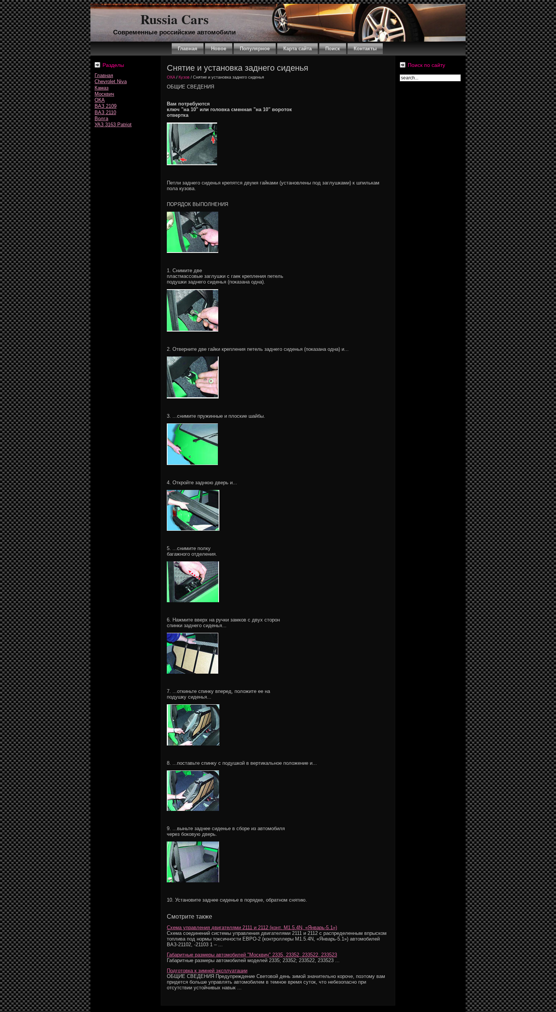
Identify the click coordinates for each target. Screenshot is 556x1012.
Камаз (102, 88)
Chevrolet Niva (111, 81)
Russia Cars (174, 19)
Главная (104, 75)
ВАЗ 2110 (105, 112)
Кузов (184, 77)
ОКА (100, 100)
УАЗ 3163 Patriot (113, 124)
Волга (101, 118)
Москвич (104, 94)
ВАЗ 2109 (105, 106)
